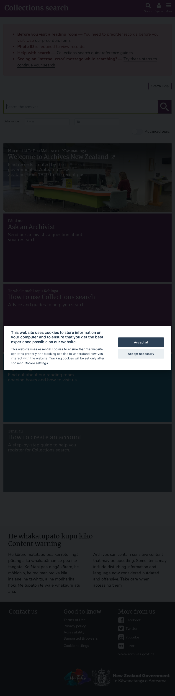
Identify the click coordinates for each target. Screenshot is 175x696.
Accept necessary (141, 353)
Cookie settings (36, 363)
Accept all (141, 342)
